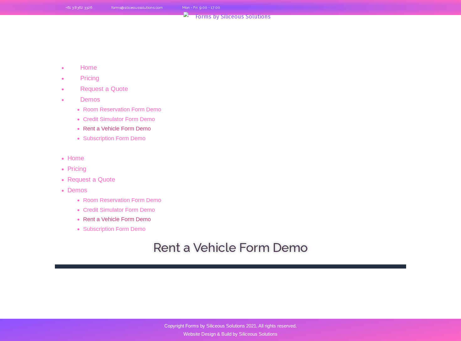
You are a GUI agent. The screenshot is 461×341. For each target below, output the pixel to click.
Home (88, 67)
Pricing (89, 78)
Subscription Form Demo (114, 138)
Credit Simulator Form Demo (119, 119)
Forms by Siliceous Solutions (215, 325)
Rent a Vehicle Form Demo (117, 128)
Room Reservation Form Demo (122, 109)
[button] (230, 148)
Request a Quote (104, 88)
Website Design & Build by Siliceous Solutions (230, 334)
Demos (90, 99)
